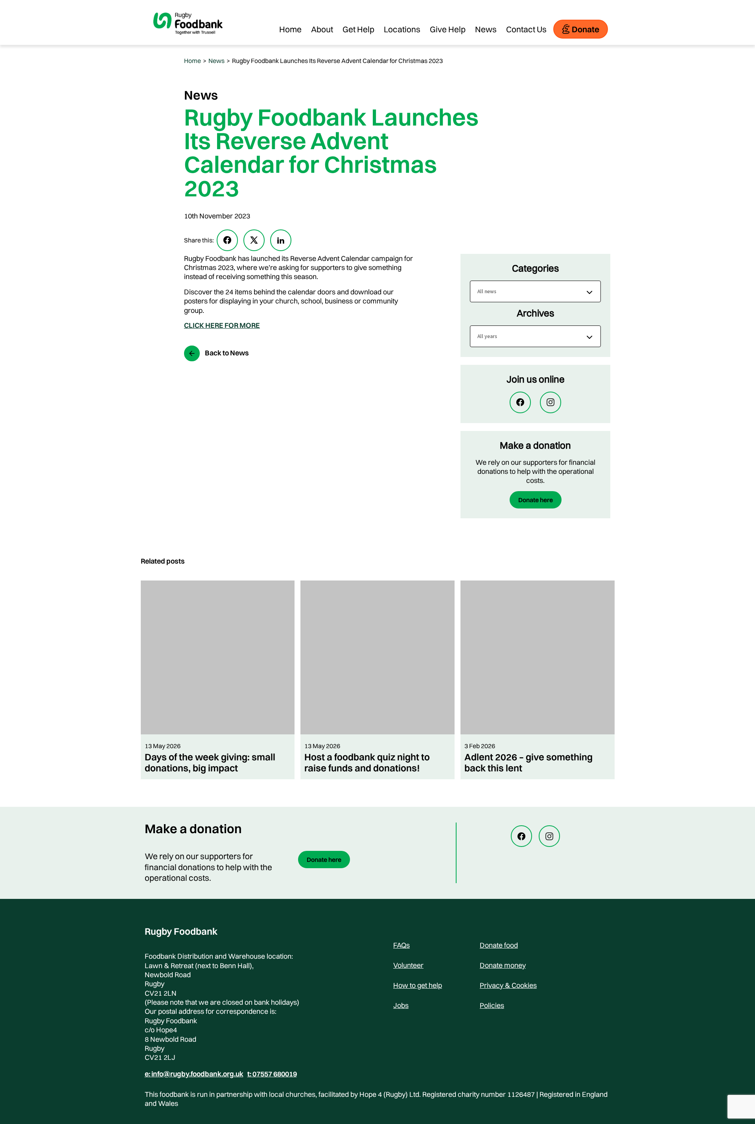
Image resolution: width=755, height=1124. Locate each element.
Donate (585, 29)
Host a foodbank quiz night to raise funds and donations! (367, 762)
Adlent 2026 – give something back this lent (528, 762)
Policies (492, 1005)
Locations (402, 29)
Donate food (499, 945)
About (322, 29)
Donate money (503, 965)
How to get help (417, 985)
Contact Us (526, 29)
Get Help (358, 29)
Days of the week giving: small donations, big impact (210, 762)
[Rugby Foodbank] (188, 41)
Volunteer (408, 965)
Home (290, 29)
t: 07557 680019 (272, 1074)
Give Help (448, 29)
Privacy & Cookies (508, 985)
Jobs (401, 1005)
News (486, 29)
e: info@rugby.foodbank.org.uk (194, 1074)
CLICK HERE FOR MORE (222, 325)
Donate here (535, 500)
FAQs (401, 945)
